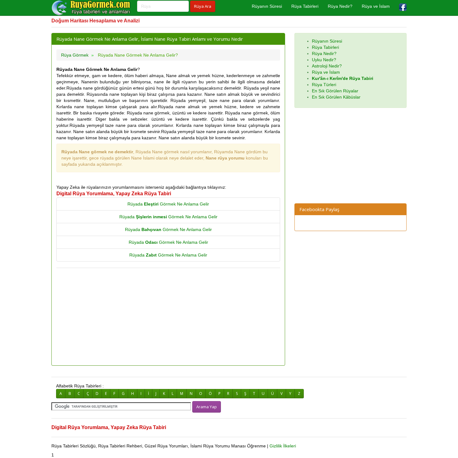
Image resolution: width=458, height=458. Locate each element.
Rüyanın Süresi (267, 6)
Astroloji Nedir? (327, 65)
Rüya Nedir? (340, 6)
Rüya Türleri (324, 84)
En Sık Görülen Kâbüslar (336, 97)
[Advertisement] (168, 317)
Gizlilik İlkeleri (283, 445)
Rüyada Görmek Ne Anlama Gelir (168, 203)
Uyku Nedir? (324, 59)
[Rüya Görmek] (91, 8)
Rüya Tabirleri (304, 6)
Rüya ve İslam (376, 6)
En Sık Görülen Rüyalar (335, 90)
